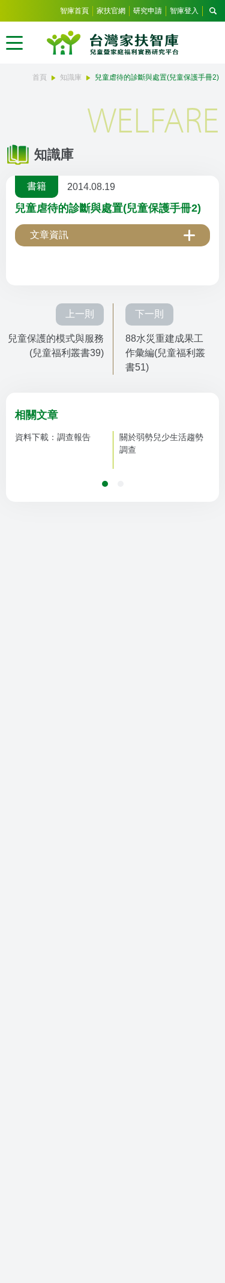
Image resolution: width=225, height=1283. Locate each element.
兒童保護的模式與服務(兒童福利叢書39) (56, 345)
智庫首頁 (74, 11)
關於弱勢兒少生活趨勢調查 (161, 443)
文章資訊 (49, 235)
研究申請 (147, 11)
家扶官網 (111, 11)
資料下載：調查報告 (53, 437)
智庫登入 (184, 11)
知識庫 (71, 77)
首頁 (39, 77)
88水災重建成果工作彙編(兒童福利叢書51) (165, 352)
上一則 (79, 314)
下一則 (149, 314)
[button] (105, 484)
